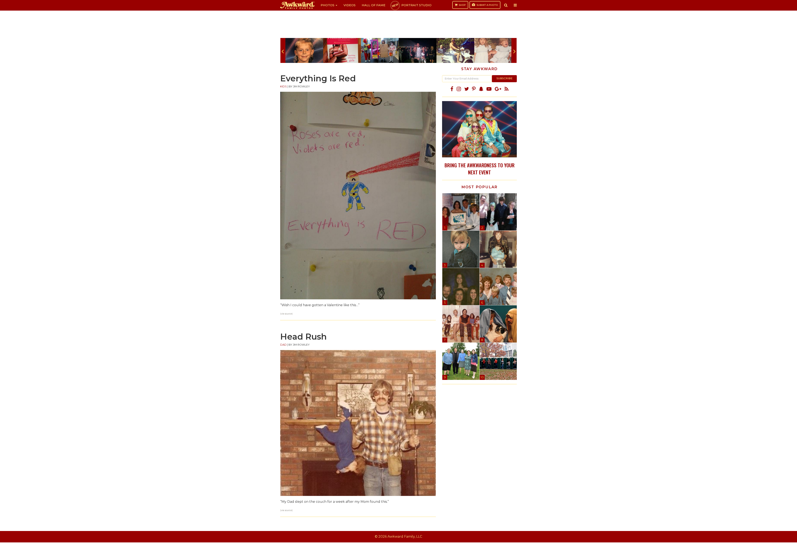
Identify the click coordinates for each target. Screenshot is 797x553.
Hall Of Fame (373, 5)
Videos (349, 5)
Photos (328, 5)
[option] (304, 50)
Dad (283, 344)
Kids (283, 86)
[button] (506, 5)
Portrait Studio (411, 5)
